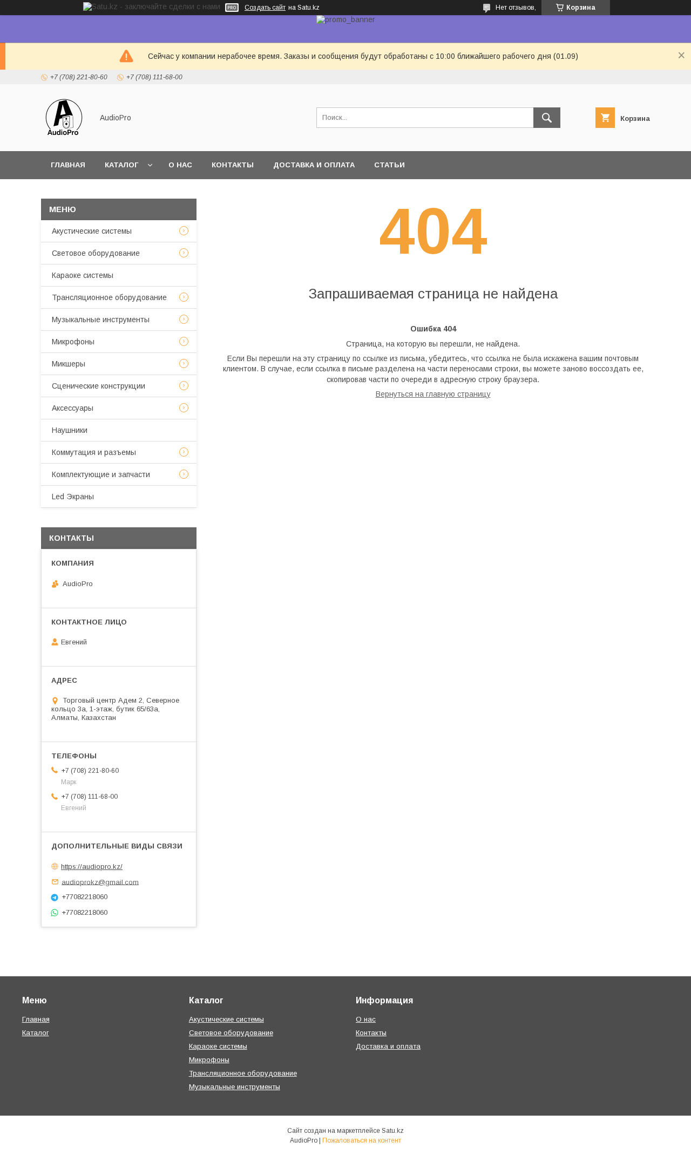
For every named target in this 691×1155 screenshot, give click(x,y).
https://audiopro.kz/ (92, 866)
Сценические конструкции (98, 386)
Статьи (389, 165)
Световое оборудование (96, 253)
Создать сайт (265, 7)
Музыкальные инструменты (101, 319)
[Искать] (546, 117)
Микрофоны (73, 341)
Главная (68, 165)
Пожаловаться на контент (361, 1140)
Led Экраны (73, 496)
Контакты (233, 165)
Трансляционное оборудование (109, 297)
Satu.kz (393, 1130)
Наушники (69, 430)
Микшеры (68, 363)
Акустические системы (92, 231)
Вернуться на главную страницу (433, 394)
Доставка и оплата (314, 165)
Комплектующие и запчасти (101, 474)
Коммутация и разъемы (94, 452)
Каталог (121, 165)
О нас (180, 165)
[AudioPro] (64, 137)
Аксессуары (72, 408)
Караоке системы (82, 275)
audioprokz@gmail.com (100, 882)
